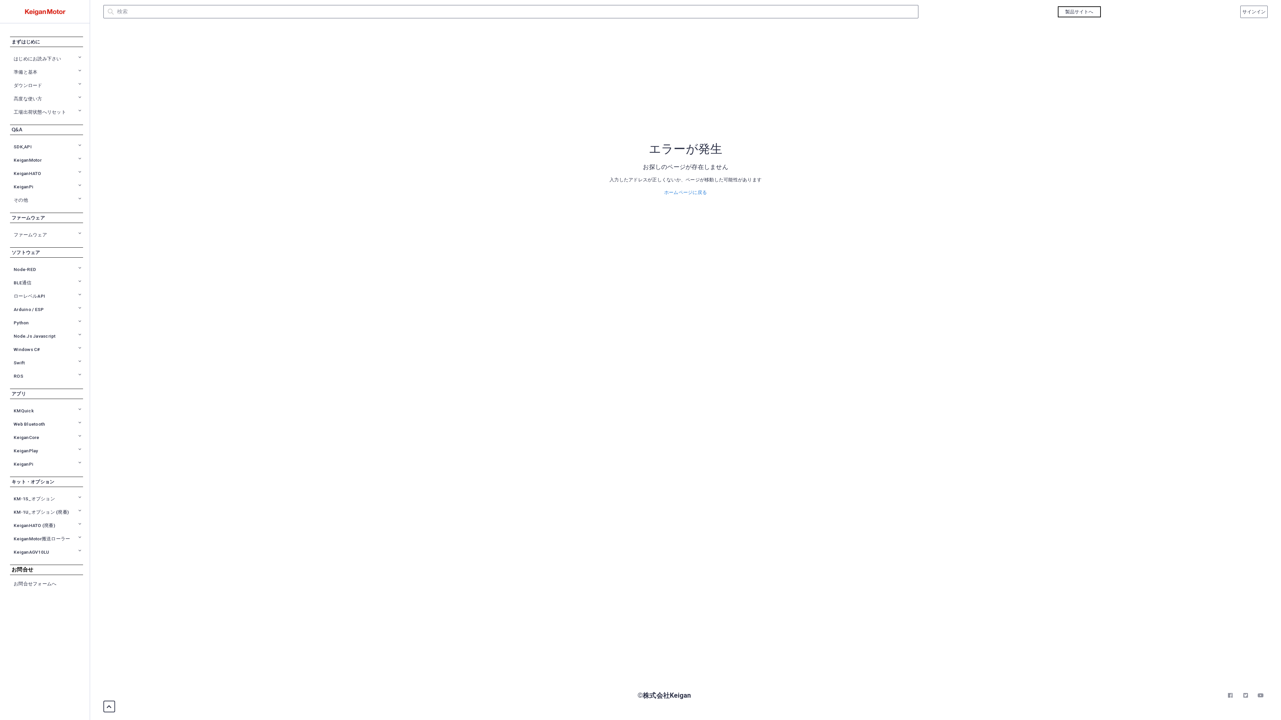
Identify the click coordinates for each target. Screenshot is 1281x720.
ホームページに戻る (685, 192)
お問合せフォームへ (35, 584)
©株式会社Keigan (664, 695)
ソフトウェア (26, 252)
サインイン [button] (1254, 11)
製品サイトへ (1079, 11)
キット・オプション (33, 482)
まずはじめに (26, 42)
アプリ (19, 394)
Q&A (17, 130)
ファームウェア (28, 218)
